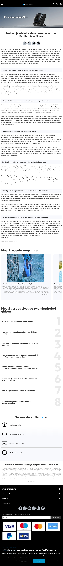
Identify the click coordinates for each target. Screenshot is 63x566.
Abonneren (56, 517)
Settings (24, 561)
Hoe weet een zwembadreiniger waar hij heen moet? (19, 333)
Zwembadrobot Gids (15, 17)
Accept (39, 561)
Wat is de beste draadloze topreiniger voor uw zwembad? (20, 344)
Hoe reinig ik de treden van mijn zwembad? (18, 391)
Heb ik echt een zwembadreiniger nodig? (17, 284)
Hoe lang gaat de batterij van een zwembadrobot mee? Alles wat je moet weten (21, 356)
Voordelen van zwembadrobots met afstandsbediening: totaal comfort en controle (20, 367)
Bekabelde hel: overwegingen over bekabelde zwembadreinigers (19, 379)
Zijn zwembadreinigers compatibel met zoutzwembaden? (17, 402)
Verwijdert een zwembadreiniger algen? (17, 321)
